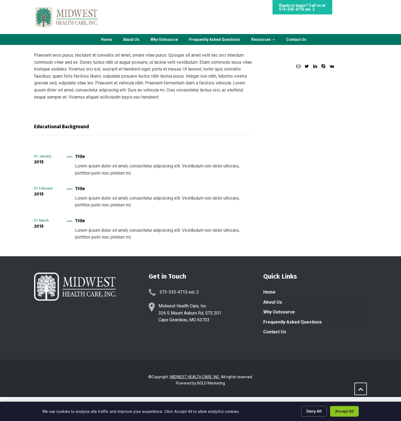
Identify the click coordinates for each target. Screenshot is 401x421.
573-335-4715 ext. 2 (297, 9)
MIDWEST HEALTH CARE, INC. (195, 377)
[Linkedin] (315, 66)
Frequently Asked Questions (292, 322)
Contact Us (274, 331)
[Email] (298, 66)
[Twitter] (307, 66)
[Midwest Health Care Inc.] (66, 17)
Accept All (344, 411)
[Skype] (323, 66)
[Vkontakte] (332, 66)
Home (269, 292)
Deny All (314, 411)
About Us (272, 302)
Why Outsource (279, 312)
